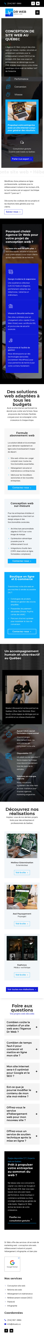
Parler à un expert (20, 159)
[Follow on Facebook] (33, 3)
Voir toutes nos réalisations (20, 989)
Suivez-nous (12, 212)
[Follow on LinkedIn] (38, 3)
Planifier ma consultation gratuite (19, 1219)
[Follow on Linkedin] (11, 1330)
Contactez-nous (20, 487)
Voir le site (21, 872)
